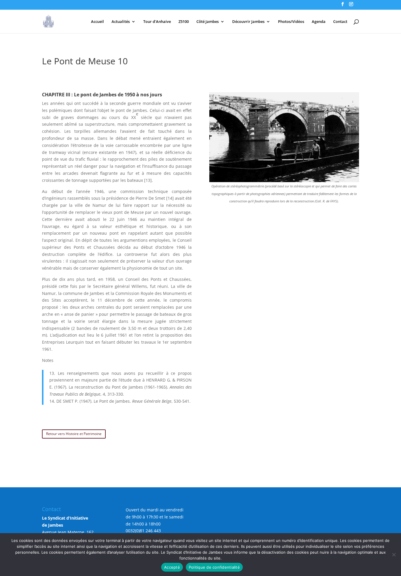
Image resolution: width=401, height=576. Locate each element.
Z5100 (183, 21)
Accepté (172, 567)
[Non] (394, 554)
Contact (340, 21)
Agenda (319, 21)
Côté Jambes (207, 21)
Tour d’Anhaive (157, 21)
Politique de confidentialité (214, 567)
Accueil (97, 21)
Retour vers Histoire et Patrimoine (74, 433)
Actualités (121, 21)
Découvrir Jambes (248, 21)
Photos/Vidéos (291, 21)
